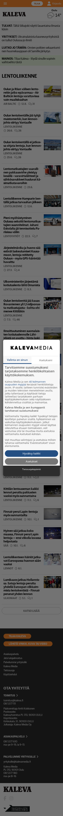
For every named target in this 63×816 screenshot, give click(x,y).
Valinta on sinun (17, 360)
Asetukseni (45, 360)
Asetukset (31, 461)
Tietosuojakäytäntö (31, 469)
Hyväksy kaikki (31, 453)
